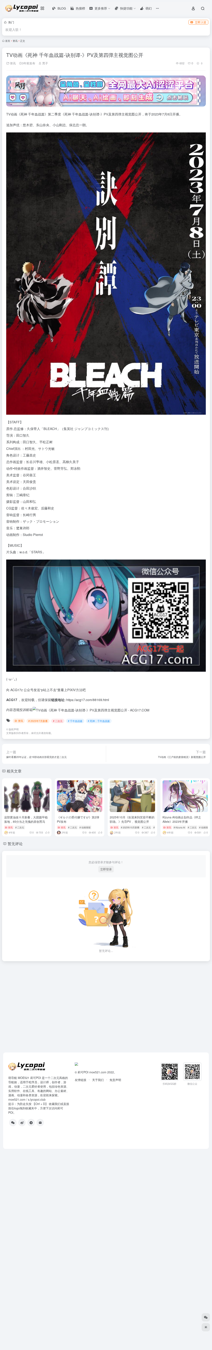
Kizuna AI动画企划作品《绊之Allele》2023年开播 (182, 819)
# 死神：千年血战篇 (99, 721)
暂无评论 (15, 843)
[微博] (22, 1122)
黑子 (44, 63)
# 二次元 (58, 721)
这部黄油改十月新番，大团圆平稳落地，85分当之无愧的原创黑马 (26, 819)
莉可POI (83, 1072)
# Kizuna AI (179, 827)
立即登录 (106, 869)
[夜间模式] (206, 1327)
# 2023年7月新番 (38, 721)
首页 (7, 40)
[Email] (40, 1122)
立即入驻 (200, 22)
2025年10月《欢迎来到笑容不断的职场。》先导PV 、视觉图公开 (132, 819)
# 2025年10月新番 (130, 827)
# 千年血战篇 (75, 721)
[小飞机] (31, 1122)
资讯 (15, 40)
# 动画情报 (85, 827)
